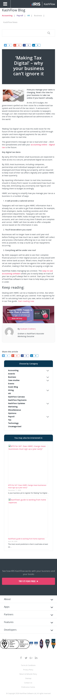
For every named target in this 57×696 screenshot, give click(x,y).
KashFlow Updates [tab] (16, 403)
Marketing (12, 406)
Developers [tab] (10, 629)
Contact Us (28, 683)
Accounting (7, 15)
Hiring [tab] (11, 390)
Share (33, 45)
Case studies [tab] (13, 380)
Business (38, 15)
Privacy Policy (28, 670)
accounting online (39, 144)
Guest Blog (13, 387)
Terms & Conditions (28, 665)
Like (24, 45)
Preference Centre (28, 687)
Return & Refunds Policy (28, 674)
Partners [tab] (8, 614)
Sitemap (28, 678)
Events (11, 383)
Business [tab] (12, 377)
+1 (14, 45)
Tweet (5, 45)
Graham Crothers (28, 329)
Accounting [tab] (13, 370)
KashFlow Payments (17, 400)
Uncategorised (14, 426)
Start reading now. (26, 301)
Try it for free (27, 581)
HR (28, 15)
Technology (13, 423)
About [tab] (7, 599)
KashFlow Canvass (16, 396)
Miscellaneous (14, 410)
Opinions (12, 413)
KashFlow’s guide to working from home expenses (26, 539)
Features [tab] (9, 622)
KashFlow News (10, 22)
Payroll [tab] (11, 416)
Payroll (20, 15)
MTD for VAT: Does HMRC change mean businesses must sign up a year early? (27, 486)
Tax (9, 420)
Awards (11, 373)
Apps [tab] (7, 606)
